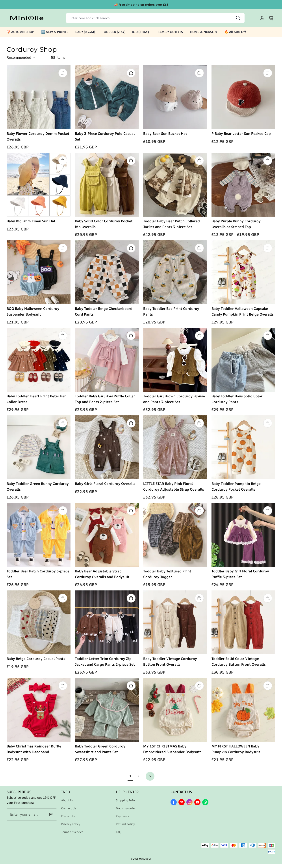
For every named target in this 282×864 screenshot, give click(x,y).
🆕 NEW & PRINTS (54, 32)
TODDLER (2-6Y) (113, 32)
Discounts (68, 816)
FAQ (118, 832)
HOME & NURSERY (203, 32)
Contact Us (68, 808)
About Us (67, 800)
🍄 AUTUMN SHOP (20, 32)
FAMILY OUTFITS (170, 32)
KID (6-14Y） (141, 32)
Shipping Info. (125, 800)
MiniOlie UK (145, 858)
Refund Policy (125, 824)
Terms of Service (72, 832)
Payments (122, 816)
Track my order (126, 808)
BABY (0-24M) (85, 32)
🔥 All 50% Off (235, 32)
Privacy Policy (70, 824)
